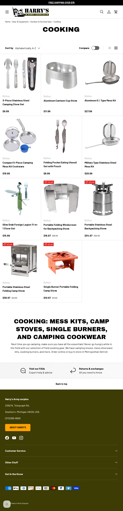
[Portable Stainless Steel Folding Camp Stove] (20, 260)
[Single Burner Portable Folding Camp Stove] (61, 260)
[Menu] (7, 11)
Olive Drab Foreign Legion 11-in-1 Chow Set (20, 226)
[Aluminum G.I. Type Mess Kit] (102, 74)
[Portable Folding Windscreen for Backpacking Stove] (61, 198)
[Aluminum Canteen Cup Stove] (61, 74)
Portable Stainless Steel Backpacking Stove (98, 226)
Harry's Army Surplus (19, 503)
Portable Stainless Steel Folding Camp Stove (16, 288)
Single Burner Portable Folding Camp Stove (61, 288)
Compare (84, 47)
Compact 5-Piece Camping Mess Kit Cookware (18, 164)
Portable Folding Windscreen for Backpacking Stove (60, 226)
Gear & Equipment (20, 21)
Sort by (9, 47)
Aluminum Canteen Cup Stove (60, 100)
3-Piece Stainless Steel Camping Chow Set (16, 102)
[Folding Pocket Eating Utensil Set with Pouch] (61, 136)
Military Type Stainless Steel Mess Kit (100, 164)
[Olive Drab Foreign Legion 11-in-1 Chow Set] (20, 198)
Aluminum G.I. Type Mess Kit (100, 100)
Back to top (61, 384)
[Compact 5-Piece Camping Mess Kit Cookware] (20, 136)
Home (7, 21)
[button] (115, 11)
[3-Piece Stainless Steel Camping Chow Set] (20, 74)
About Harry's (18, 427)
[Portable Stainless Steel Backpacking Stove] (102, 198)
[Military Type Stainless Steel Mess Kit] (102, 136)
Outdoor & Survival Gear (41, 21)
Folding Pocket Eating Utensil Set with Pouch (60, 164)
